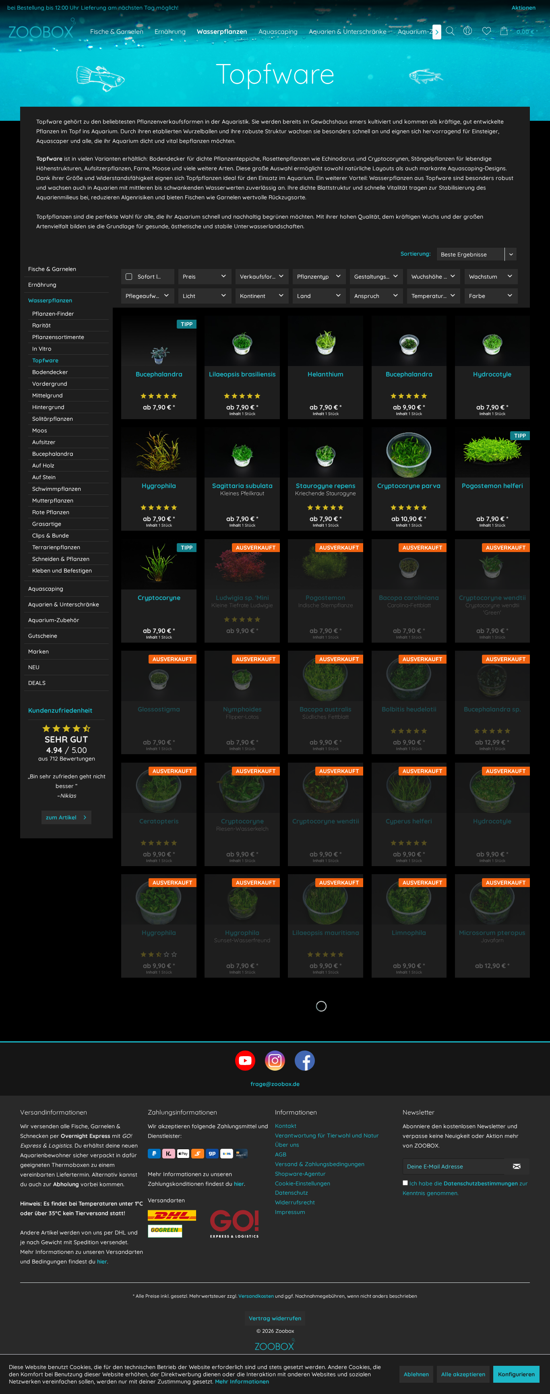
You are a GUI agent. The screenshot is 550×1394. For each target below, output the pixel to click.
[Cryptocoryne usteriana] (242, 788)
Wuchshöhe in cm (434, 276)
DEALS (36, 683)
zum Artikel (61, 817)
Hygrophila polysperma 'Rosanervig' (242, 933)
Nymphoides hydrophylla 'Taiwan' (242, 709)
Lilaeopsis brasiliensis (242, 374)
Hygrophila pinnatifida (159, 486)
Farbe (477, 296)
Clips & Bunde (50, 535)
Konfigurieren (516, 1374)
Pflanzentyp (313, 276)
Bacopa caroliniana (409, 598)
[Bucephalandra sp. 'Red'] (492, 676)
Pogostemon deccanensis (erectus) (325, 598)
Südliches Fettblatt (325, 716)
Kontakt (285, 1125)
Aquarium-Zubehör (53, 620)
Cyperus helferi (409, 821)
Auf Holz (43, 465)
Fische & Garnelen (52, 269)
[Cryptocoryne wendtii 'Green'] (492, 564)
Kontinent (252, 296)
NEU (33, 667)
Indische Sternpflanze (325, 605)
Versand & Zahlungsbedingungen (319, 1164)
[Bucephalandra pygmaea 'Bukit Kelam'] (409, 341)
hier (102, 1261)
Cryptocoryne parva (408, 486)
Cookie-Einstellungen (302, 1183)
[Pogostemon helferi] (492, 452)
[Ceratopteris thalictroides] (158, 788)
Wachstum (483, 276)
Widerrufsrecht (295, 1202)
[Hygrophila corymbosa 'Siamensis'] (158, 899)
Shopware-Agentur (300, 1173)
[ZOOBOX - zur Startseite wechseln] (42, 28)
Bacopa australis (326, 709)
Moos (39, 430)
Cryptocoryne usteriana (242, 821)
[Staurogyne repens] (325, 452)
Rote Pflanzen (50, 512)
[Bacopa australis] (325, 676)
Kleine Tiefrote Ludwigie (242, 605)
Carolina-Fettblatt (409, 605)
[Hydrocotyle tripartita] (492, 341)
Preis (189, 276)
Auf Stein (44, 477)
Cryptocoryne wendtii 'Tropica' (325, 821)
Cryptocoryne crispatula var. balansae (159, 598)
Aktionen (524, 7)
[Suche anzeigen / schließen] (450, 31)
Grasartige (46, 523)
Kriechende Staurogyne (325, 493)
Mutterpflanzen (52, 500)
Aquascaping (45, 588)
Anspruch (366, 296)
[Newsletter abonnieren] (516, 1166)
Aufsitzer (44, 442)
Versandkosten (256, 1296)
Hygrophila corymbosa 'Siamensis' (158, 933)
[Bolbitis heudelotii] (409, 676)
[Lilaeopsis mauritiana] (325, 899)
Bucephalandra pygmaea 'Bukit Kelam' (409, 374)
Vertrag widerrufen (275, 1318)
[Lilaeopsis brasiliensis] (242, 341)
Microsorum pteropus (492, 933)
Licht (189, 296)
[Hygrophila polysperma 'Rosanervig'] (242, 899)
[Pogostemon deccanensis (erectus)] (325, 564)
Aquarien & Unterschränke (63, 604)
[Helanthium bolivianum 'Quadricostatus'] (325, 341)
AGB (280, 1154)
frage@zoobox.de (275, 1084)
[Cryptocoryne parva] (409, 452)
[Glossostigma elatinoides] (158, 676)
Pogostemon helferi (492, 486)
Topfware (45, 360)
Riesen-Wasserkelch (242, 828)
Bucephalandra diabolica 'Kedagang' (159, 374)
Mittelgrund (47, 395)
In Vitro (42, 348)
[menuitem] (468, 31)
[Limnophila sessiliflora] (409, 899)
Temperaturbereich (435, 296)
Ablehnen (416, 1374)
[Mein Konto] (468, 31)
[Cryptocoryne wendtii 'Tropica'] (325, 788)
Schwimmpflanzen (56, 488)
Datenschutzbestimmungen (481, 1183)
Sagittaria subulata (242, 486)
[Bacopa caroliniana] (409, 564)
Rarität (41, 325)
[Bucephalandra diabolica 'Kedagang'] (158, 341)
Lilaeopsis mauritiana (325, 933)
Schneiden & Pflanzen (60, 559)
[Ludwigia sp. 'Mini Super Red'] (242, 564)
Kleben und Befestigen (62, 570)
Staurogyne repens (326, 486)
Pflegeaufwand (146, 296)
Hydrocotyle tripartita (492, 374)
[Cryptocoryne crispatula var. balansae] (158, 564)
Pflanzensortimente (58, 337)
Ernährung (42, 284)
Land (304, 296)
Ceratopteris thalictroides (159, 821)
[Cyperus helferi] (409, 788)
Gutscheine (42, 635)
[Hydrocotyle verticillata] (492, 788)
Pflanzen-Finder (53, 313)
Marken (38, 651)
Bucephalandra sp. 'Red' (492, 709)
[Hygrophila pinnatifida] (158, 452)
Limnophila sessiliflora (409, 933)
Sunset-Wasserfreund (242, 940)
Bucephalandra (52, 453)
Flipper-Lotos (242, 716)
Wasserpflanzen (50, 300)
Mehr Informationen (242, 1381)
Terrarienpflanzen (56, 547)
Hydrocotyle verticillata (492, 821)
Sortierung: (416, 253)
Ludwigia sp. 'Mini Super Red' (242, 598)
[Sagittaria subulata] (242, 452)
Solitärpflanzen (52, 418)
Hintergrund (48, 407)
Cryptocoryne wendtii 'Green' (492, 598)
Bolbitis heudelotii (409, 709)
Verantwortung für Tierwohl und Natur (327, 1135)
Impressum (290, 1212)
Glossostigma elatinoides (159, 709)
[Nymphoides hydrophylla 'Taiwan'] (242, 676)
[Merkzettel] (486, 31)
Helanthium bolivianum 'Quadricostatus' (325, 374)
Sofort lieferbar (156, 276)
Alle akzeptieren (463, 1374)
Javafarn (492, 940)
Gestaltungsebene (378, 276)
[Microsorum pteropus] (492, 899)
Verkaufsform (258, 276)
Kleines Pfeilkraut (242, 493)
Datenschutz (291, 1192)
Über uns (287, 1144)
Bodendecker (50, 372)
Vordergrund (49, 383)
